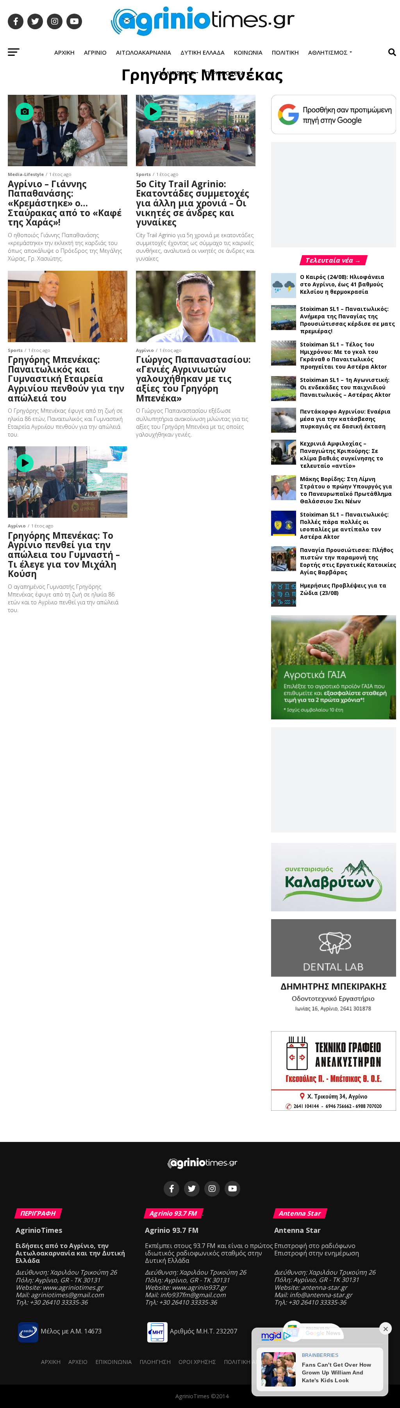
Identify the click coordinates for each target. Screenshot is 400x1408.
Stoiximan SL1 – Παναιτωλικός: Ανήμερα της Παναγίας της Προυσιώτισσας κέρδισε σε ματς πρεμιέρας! (347, 320)
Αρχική (64, 52)
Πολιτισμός (175, 73)
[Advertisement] (333, 194)
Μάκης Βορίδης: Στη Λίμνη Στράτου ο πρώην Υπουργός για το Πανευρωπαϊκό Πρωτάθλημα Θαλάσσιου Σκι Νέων (346, 490)
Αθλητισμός (328, 52)
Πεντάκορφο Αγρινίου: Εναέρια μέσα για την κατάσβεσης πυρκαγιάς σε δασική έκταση (345, 419)
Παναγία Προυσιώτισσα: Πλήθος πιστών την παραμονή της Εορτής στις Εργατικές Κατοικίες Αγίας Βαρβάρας (348, 561)
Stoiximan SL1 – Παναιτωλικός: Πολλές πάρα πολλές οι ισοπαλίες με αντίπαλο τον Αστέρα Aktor (344, 525)
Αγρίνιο (95, 52)
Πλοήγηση (155, 1361)
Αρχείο (78, 1361)
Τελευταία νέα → (333, 260)
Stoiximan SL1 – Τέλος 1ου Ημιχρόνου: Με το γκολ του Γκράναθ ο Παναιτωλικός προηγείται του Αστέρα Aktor (343, 355)
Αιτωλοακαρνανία (143, 52)
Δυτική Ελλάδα (202, 52)
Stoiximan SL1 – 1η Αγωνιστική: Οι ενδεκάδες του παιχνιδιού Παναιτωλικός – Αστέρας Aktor (345, 387)
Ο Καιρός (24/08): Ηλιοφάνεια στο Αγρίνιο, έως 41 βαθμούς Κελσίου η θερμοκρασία (342, 284)
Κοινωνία (248, 52)
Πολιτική (285, 52)
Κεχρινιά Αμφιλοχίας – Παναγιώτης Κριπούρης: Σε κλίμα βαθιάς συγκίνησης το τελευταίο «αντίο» (341, 454)
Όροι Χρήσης (197, 1361)
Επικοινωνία (113, 1361)
